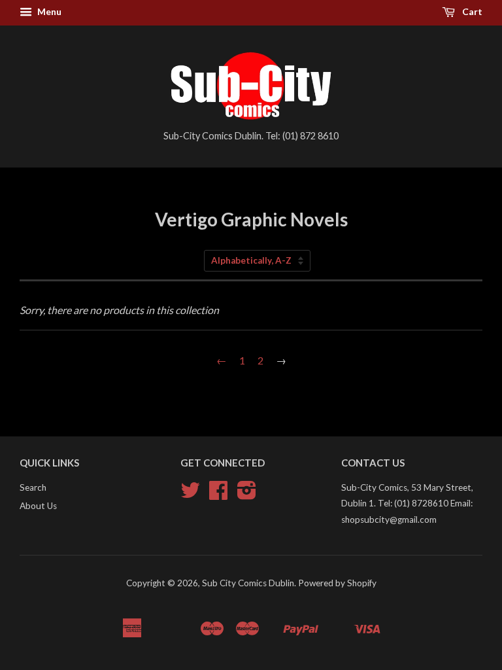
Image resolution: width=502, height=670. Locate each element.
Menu (48, 11)
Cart (471, 11)
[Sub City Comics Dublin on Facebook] (218, 494)
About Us (38, 506)
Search (33, 487)
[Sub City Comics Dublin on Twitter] (190, 494)
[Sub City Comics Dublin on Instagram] (247, 494)
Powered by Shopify (337, 583)
